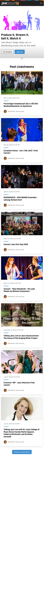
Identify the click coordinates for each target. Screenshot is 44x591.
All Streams (7, 52)
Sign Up (19, 52)
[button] (41, 3)
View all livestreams (22, 452)
